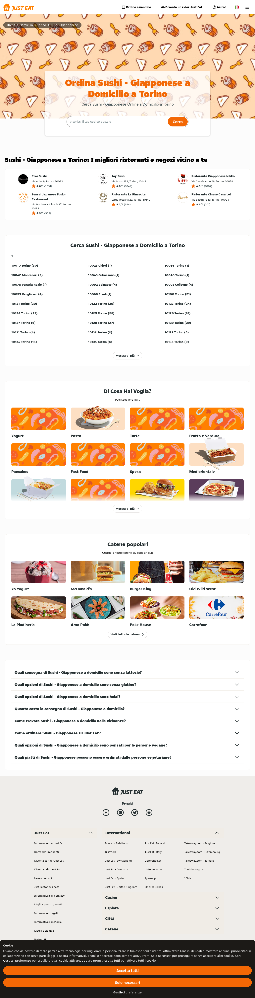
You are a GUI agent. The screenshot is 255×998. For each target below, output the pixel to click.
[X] (135, 812)
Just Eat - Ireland (155, 843)
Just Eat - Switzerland (118, 860)
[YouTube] (149, 812)
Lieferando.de (153, 869)
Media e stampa (44, 930)
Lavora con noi (43, 878)
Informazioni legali (46, 913)
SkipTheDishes (154, 887)
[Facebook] (106, 812)
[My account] (247, 7)
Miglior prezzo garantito (49, 904)
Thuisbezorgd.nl (194, 869)
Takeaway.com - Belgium (199, 843)
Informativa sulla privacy (49, 895)
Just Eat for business (46, 887)
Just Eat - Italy (153, 852)
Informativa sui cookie (48, 922)
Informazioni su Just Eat (49, 843)
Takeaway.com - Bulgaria (199, 860)
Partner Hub (41, 939)
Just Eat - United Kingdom (121, 887)
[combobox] (117, 121)
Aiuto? (221, 7)
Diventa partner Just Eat (49, 860)
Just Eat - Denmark (116, 869)
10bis (187, 878)
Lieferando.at (153, 860)
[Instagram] (120, 812)
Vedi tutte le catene (125, 634)
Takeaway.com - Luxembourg (202, 852)
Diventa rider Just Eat (47, 869)
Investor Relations (116, 843)
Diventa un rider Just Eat (183, 7)
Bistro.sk (110, 852)
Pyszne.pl (151, 878)
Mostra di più (125, 355)
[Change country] (236, 7)
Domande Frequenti (46, 852)
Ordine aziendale (138, 7)
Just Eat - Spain (114, 878)
